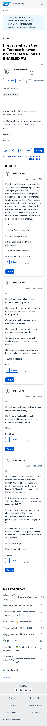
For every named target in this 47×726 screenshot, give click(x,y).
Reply (10, 272)
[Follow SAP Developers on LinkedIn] (31, 690)
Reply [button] (39, 150)
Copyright (12, 705)
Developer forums (21, 24)
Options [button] (41, 64)
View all (6, 677)
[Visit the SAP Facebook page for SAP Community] (16, 690)
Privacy (12, 698)
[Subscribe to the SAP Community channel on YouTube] (26, 690)
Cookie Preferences (11, 720)
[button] (13, 85)
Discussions (9, 10)
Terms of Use (35, 698)
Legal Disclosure (35, 705)
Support (35, 712)
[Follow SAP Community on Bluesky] (21, 690)
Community (18, 4)
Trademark (11, 712)
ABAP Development (11, 94)
